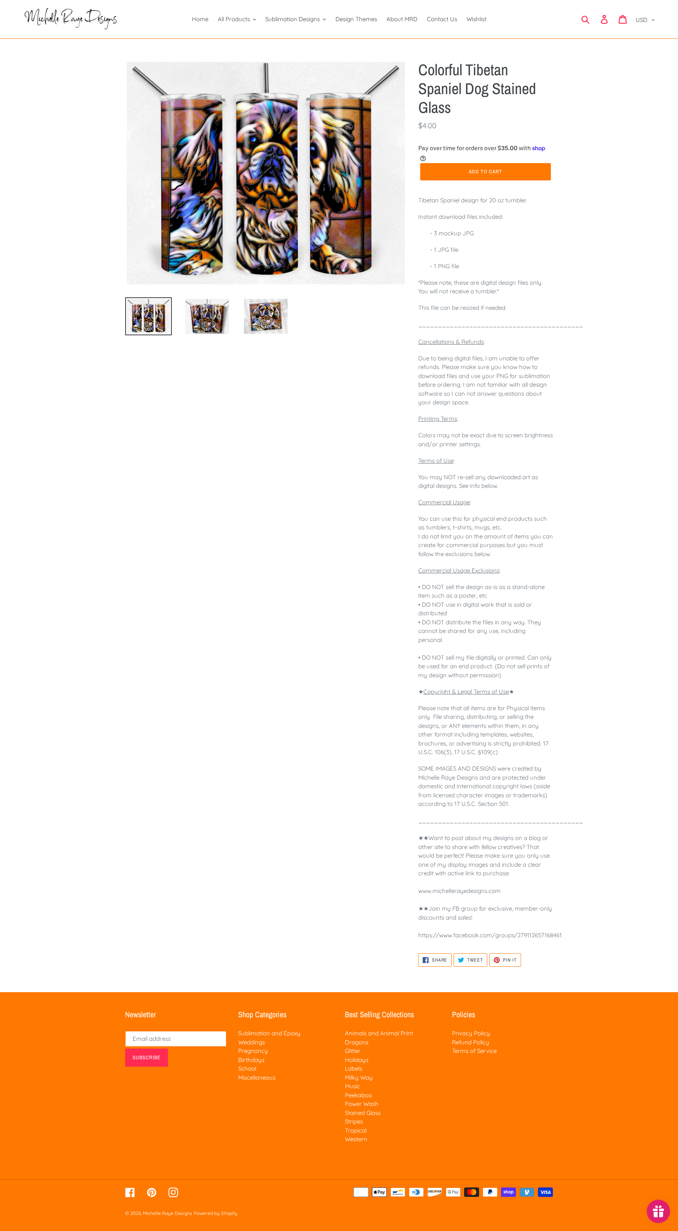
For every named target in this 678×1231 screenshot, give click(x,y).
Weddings (251, 1042)
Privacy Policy (471, 1033)
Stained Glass (363, 1112)
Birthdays (251, 1060)
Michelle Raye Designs (167, 1213)
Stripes (354, 1121)
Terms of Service (474, 1051)
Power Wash (362, 1103)
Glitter (353, 1051)
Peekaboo (358, 1095)
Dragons (356, 1042)
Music (352, 1086)
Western (356, 1139)
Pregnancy (253, 1051)
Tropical (355, 1130)
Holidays (356, 1060)
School (247, 1068)
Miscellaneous (256, 1077)
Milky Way (359, 1077)
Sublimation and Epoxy (269, 1033)
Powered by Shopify (215, 1213)
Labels (353, 1068)
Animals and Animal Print (379, 1033)
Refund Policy (470, 1042)
